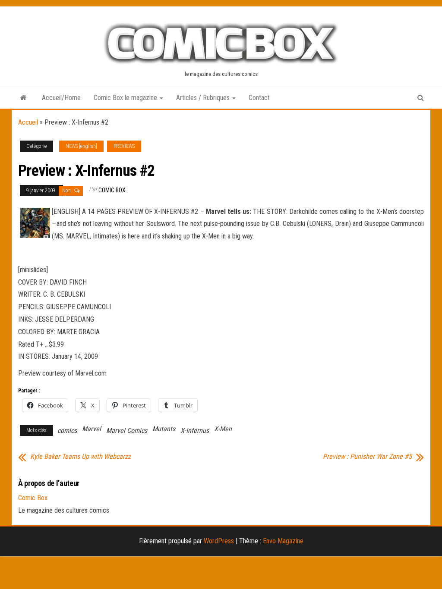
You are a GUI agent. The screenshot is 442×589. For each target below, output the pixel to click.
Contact (259, 98)
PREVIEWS (124, 146)
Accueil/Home (61, 98)
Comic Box (112, 190)
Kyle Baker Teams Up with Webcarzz (80, 457)
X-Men (223, 429)
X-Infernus (194, 430)
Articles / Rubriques (203, 98)
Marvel (91, 429)
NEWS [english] (81, 146)
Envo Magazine (283, 541)
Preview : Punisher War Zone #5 (367, 457)
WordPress (219, 541)
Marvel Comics (126, 430)
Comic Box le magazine (126, 98)
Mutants (163, 429)
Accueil (28, 122)
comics (67, 430)
